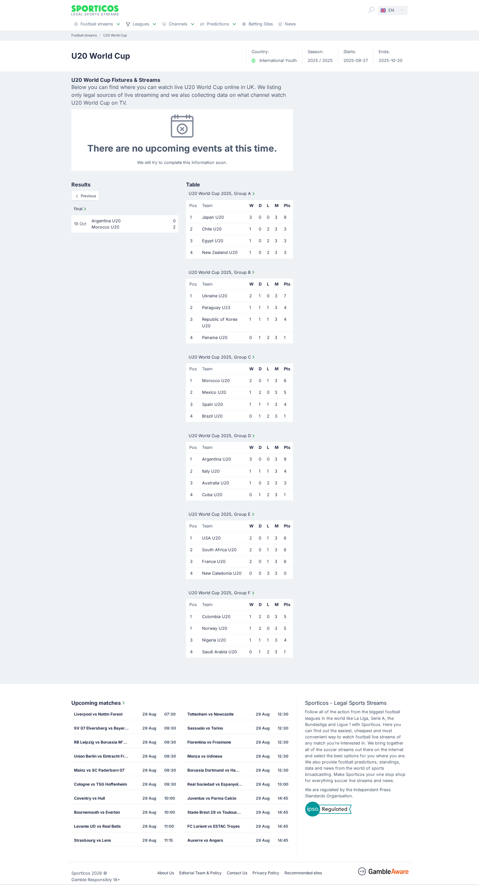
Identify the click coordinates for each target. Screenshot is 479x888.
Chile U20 (212, 229)
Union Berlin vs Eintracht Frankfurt (103, 756)
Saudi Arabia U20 (219, 651)
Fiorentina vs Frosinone (209, 742)
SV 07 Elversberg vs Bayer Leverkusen (103, 728)
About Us (165, 872)
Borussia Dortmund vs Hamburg (217, 770)
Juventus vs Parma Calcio (211, 798)
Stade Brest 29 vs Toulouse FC (216, 812)
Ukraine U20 (214, 295)
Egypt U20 (212, 240)
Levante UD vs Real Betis (97, 826)
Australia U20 (215, 483)
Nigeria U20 (214, 640)
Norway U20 (214, 628)
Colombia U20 (216, 616)
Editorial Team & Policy (200, 872)
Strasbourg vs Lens (92, 840)
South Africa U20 (219, 549)
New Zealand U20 (220, 252)
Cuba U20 (212, 494)
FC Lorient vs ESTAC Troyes (213, 826)
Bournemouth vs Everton (97, 812)
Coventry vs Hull (89, 798)
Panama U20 (214, 337)
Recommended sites (303, 872)
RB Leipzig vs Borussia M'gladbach (103, 742)
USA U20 (211, 538)
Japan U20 (213, 217)
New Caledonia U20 (221, 573)
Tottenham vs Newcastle (210, 714)
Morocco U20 (216, 380)
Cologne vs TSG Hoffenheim (100, 784)
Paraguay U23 (216, 307)
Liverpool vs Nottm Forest (98, 714)
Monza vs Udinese (204, 756)
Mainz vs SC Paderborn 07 (99, 770)
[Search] (371, 10)
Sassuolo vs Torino (205, 728)
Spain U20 (212, 404)
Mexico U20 (214, 392)
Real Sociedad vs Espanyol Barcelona (217, 784)
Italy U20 (211, 471)
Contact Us (237, 872)
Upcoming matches (96, 703)
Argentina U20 (216, 459)
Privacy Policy (266, 872)
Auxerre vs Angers (205, 840)
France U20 (213, 561)
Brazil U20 (212, 416)
